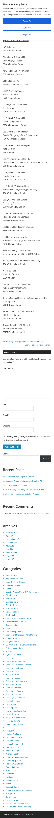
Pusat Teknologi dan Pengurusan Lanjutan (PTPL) (23, 489)
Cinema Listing (12, 625)
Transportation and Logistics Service (18, 476)
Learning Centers (13, 740)
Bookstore (10, 598)
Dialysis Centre (12, 641)
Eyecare (9, 651)
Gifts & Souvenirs (13, 688)
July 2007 (10, 559)
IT (7, 727)
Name (6, 404)
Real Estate (10, 774)
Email (6, 415)
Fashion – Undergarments (17, 681)
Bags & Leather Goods (15, 582)
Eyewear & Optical (14, 655)
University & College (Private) (18, 807)
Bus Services (11, 605)
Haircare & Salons (13, 694)
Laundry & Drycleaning (15, 737)
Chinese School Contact (16, 621)
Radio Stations (12, 767)
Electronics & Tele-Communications (21, 645)
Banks (8, 588)
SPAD (8, 783)
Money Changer (12, 750)
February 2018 (12, 532)
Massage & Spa (12, 747)
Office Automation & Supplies (15, 485)
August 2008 (11, 552)
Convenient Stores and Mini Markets (21, 635)
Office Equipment (13, 760)
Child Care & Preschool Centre (18, 618)
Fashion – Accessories (15, 661)
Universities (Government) (17, 803)
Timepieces (11, 793)
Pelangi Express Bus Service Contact (35, 513)
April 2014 (10, 536)
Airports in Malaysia (14, 578)
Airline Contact (12, 575)
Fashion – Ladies (13, 671)
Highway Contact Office (16, 711)
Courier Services (13, 638)
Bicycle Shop (11, 595)
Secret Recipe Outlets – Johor (37, 345)
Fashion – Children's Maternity (19, 664)
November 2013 (12, 539)
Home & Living (12, 714)
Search (6, 454)
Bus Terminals (12, 608)
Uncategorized (12, 800)
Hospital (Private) (13, 721)
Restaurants (11, 777)
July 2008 (10, 556)
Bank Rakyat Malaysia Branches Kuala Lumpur (23, 341)
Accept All (27, 21)
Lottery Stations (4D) (14, 744)
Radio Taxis (11, 770)
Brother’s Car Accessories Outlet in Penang (21, 494)
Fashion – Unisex (13, 684)
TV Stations (11, 797)
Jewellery (10, 731)
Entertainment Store (14, 648)
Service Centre (12, 780)
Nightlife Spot (12, 754)
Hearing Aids (11, 707)
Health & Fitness (13, 701)
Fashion (9, 658)
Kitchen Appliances (14, 734)
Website (6, 426)
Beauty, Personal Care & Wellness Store (22, 592)
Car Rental (10, 615)
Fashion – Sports (13, 678)
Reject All (27, 34)
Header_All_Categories (15, 697)
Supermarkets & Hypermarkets (19, 790)
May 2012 (10, 546)
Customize (27, 28)
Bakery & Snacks (13, 585)
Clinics (9, 628)
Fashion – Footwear (14, 668)
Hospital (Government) (15, 717)
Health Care (11, 704)
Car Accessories (12, 612)
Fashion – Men (12, 674)
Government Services (15, 691)
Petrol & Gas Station (14, 764)
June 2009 (10, 549)
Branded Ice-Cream (14, 602)
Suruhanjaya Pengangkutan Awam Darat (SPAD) (23, 481)
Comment (8, 368)
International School (14, 724)
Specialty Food (12, 787)
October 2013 (11, 542)
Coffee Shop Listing (14, 631)
